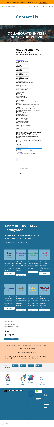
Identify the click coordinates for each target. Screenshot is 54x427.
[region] (27, 2)
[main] (27, 17)
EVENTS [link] (31, 6)
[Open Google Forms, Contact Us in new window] (39, 50)
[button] (52, 6)
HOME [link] (25, 6)
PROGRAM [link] (39, 6)
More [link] (47, 6)
